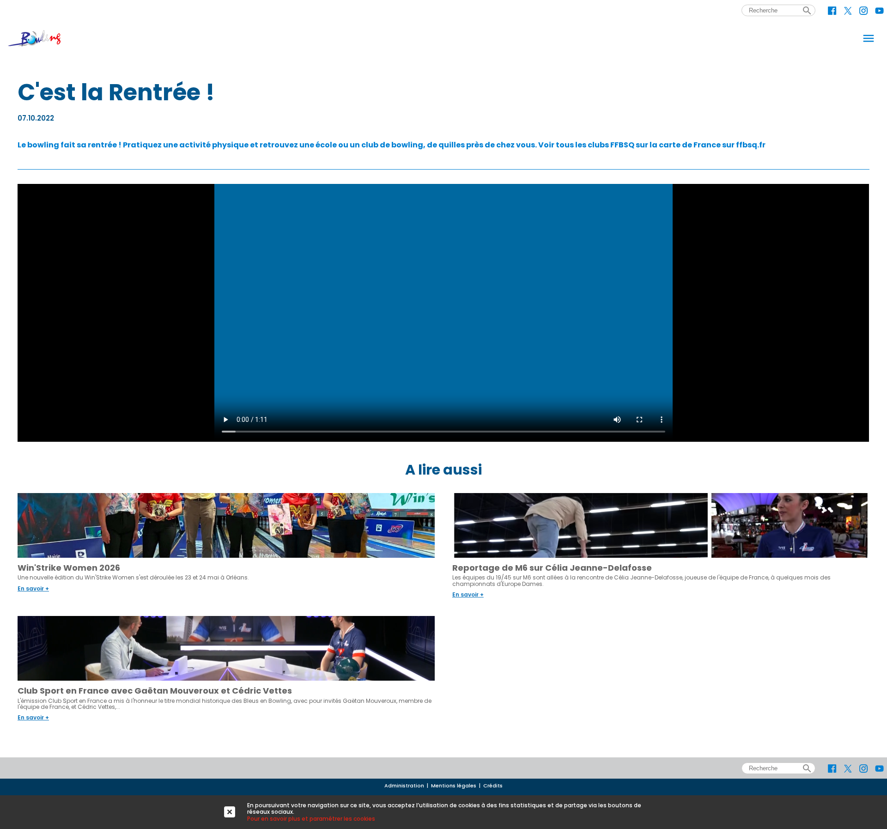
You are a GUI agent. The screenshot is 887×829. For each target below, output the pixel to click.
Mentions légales (453, 785)
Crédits (493, 785)
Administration (404, 785)
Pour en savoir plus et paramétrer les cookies (311, 819)
